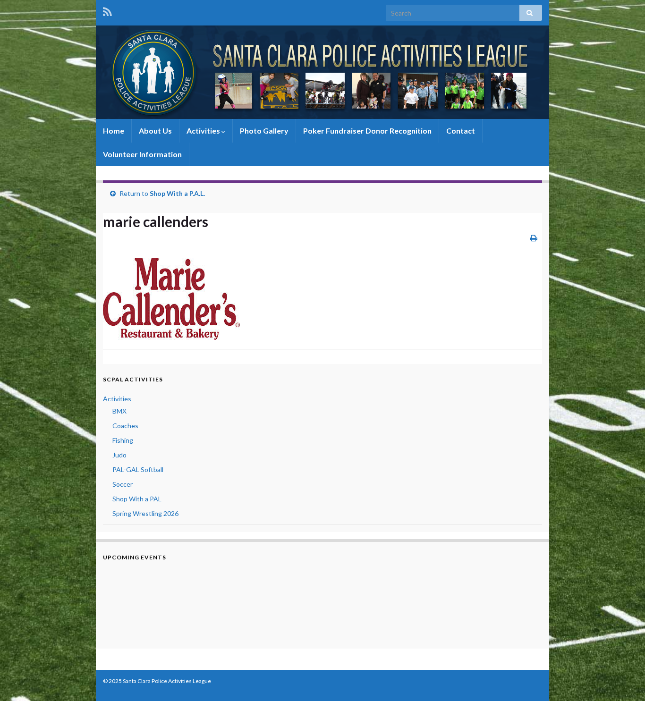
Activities (204, 130)
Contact (460, 130)
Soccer (122, 484)
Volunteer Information (142, 154)
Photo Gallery (264, 130)
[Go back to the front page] (322, 72)
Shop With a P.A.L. (177, 193)
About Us (155, 130)
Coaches (125, 426)
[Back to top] (624, 680)
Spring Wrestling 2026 (145, 513)
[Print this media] (533, 237)
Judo (119, 455)
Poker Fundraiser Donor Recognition (367, 130)
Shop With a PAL (136, 499)
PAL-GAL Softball (137, 469)
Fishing (122, 440)
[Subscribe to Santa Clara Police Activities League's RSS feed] (107, 10)
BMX (119, 411)
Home (113, 130)
